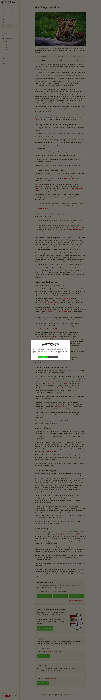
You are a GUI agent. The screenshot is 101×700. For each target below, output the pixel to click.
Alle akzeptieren (43, 357)
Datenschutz (61, 352)
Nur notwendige (53, 357)
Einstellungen (63, 357)
